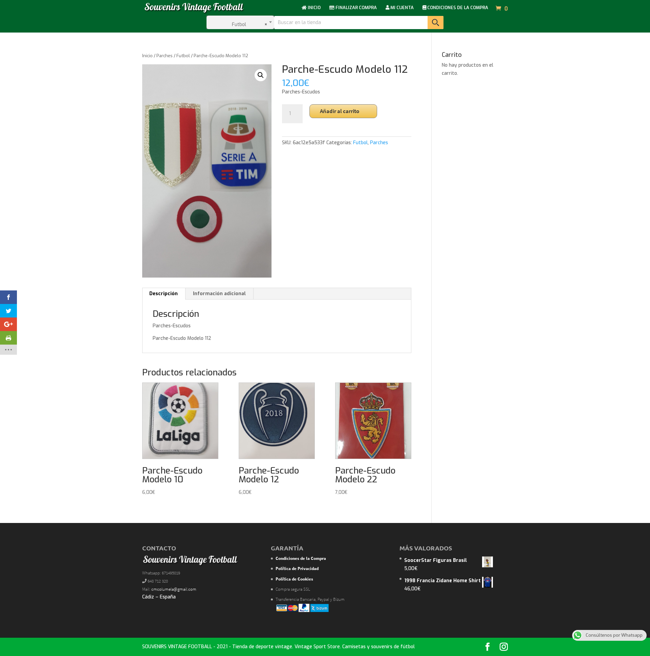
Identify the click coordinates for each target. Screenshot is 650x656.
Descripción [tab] (163, 293)
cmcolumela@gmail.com (173, 589)
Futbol (183, 56)
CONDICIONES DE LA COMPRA (457, 7)
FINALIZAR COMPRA (355, 7)
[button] (261, 75)
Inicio (147, 56)
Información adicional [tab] (219, 293)
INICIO (314, 7)
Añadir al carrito (339, 111)
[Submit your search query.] (435, 22)
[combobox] (240, 22)
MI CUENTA (401, 7)
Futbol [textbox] (248, 24)
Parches (164, 56)
